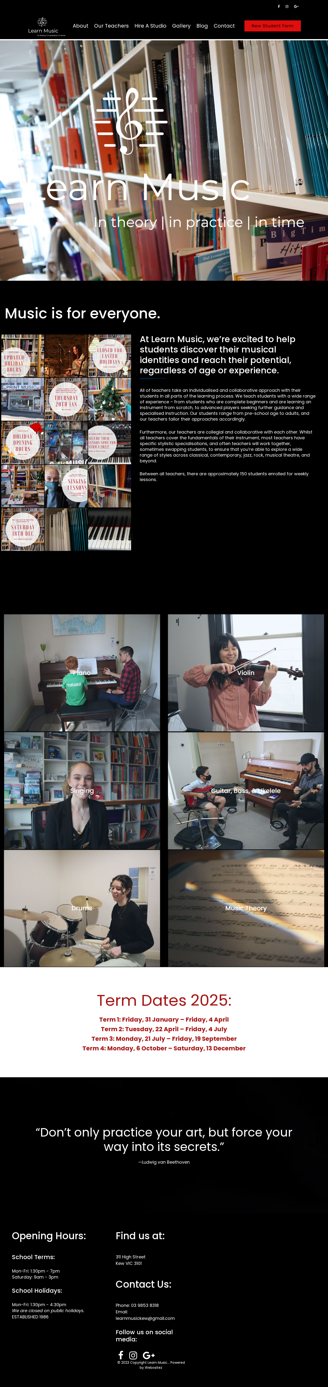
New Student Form (273, 26)
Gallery (181, 25)
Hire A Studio (150, 25)
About (80, 25)
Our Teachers (111, 25)
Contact (224, 25)
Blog (202, 25)
